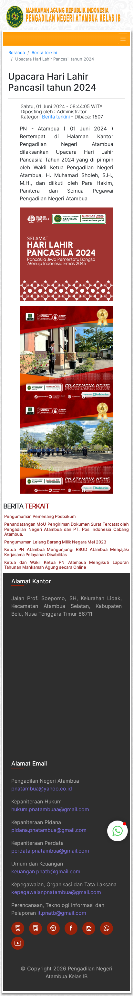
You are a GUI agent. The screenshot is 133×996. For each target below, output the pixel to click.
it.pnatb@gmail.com (61, 913)
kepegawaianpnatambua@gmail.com (56, 892)
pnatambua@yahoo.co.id (41, 788)
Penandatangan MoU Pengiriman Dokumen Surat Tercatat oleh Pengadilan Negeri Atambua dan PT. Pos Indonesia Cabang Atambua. (66, 529)
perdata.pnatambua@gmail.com (50, 850)
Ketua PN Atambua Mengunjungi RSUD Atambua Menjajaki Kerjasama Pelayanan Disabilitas (66, 552)
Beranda (16, 52)
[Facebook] (71, 928)
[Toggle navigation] (123, 38)
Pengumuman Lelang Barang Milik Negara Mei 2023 (55, 541)
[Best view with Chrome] (53, 928)
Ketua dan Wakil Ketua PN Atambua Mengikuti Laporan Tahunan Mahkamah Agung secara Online (66, 565)
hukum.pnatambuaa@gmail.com (50, 809)
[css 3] (35, 928)
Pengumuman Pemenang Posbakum (40, 516)
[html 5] (17, 928)
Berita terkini (44, 52)
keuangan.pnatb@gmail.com (45, 871)
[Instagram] (88, 928)
